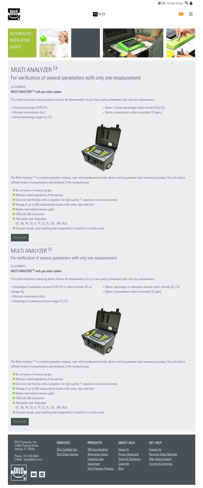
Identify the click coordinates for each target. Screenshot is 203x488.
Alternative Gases (98, 454)
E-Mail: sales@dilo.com (28, 459)
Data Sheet (19, 237)
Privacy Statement (128, 454)
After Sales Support (160, 459)
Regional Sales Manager (163, 454)
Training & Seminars (160, 463)
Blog (121, 468)
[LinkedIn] (42, 474)
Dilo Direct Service (67, 454)
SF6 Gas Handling (98, 449)
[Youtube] (34, 474)
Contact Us (155, 449)
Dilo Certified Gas (67, 449)
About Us (123, 449)
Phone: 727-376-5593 (26, 456)
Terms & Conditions (129, 459)
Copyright (123, 463)
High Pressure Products (101, 468)
